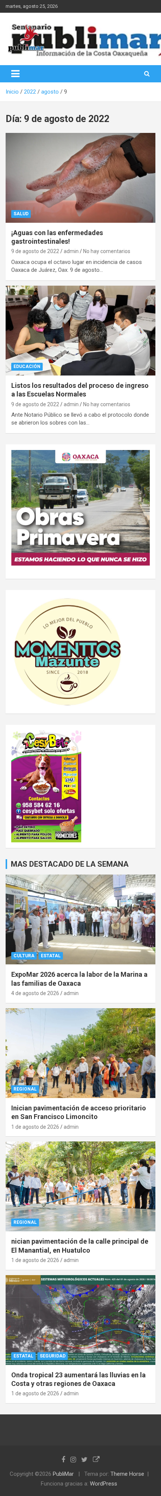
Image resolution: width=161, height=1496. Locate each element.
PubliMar (63, 1474)
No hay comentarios (106, 251)
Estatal (51, 955)
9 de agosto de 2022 (35, 251)
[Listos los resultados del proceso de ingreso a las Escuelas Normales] (80, 330)
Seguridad (53, 1356)
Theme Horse (127, 1474)
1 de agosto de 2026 (35, 1127)
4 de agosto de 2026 (35, 993)
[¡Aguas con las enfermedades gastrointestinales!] (80, 178)
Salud (20, 213)
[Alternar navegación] (15, 73)
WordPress (103, 1483)
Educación (26, 366)
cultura (23, 955)
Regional (25, 1089)
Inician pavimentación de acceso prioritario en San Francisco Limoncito (78, 1112)
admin (71, 251)
